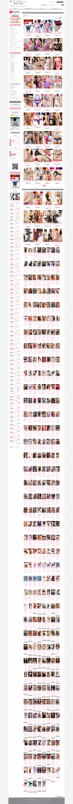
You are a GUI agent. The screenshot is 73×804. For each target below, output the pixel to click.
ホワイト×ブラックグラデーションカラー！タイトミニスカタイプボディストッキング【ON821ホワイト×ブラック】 (35, 435)
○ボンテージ (12, 40)
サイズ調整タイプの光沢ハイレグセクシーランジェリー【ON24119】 (30, 515)
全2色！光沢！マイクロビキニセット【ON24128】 (26, 529)
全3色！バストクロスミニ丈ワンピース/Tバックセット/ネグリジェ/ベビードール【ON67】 (26, 338)
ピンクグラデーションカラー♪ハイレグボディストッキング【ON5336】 (47, 52)
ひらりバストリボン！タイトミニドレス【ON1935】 (44, 666)
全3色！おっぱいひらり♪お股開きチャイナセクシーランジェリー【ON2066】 (15, 332)
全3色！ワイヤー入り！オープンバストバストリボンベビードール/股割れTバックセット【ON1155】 (44, 284)
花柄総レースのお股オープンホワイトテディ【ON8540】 (15, 377)
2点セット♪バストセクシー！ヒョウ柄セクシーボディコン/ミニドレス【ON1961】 (39, 708)
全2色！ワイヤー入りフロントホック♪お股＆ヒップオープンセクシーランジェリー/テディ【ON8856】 (57, 352)
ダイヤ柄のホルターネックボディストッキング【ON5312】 (57, 748)
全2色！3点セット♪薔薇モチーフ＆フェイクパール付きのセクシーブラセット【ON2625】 (26, 763)
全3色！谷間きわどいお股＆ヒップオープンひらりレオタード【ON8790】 (53, 338)
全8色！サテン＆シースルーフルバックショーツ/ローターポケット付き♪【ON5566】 (15, 236)
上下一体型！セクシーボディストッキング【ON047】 (30, 310)
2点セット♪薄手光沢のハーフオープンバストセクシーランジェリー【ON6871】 (15, 409)
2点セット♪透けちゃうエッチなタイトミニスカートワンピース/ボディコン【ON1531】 (44, 776)
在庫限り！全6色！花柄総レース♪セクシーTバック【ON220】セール (57, 145)
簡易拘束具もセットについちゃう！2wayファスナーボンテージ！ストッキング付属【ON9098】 (26, 626)
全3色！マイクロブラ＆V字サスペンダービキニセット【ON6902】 (39, 433)
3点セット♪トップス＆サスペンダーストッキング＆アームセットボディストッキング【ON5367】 (53, 516)
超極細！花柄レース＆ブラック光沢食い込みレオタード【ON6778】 (35, 666)
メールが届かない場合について (15, 98)
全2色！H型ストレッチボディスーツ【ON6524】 (26, 652)
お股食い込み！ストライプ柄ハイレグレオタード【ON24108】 (39, 474)
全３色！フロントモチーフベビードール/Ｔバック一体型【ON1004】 (37, 182)
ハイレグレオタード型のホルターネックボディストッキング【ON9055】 (15, 341)
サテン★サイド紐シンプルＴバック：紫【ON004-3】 (48, 570)
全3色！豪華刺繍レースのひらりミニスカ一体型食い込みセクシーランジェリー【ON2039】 (53, 448)
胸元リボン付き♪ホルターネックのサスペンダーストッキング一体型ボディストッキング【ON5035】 (39, 256)
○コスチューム (12, 50)
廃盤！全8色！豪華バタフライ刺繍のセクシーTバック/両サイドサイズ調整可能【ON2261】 (58, 270)
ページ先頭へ (59, 796)
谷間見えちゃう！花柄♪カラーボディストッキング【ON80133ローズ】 (47, 145)
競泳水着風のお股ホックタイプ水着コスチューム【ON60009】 (39, 529)
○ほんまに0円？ (12, 29)
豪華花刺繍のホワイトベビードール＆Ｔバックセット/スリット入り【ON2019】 (57, 206)
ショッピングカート (60, 2)
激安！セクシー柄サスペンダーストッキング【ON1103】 (39, 789)
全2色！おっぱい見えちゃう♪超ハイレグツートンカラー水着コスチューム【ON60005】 (44, 749)
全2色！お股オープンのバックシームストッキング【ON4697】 (53, 597)
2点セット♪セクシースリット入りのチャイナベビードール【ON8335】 (30, 297)
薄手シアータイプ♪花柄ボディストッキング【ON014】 (26, 392)
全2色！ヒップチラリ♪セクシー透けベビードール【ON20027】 (15, 272)
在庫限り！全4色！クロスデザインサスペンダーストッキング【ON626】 (44, 516)
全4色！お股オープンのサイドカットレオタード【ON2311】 (15, 349)
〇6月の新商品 (12, 68)
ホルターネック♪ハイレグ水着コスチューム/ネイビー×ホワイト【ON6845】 (53, 666)
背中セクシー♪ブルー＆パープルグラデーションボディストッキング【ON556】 (53, 434)
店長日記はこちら (15, 132)
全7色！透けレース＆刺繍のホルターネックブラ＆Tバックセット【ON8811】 (37, 108)
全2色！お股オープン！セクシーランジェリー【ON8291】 (53, 282)
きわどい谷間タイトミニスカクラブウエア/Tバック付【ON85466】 (53, 638)
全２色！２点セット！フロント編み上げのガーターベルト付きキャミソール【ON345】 (28, 225)
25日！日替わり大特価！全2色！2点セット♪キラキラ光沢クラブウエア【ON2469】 (48, 776)
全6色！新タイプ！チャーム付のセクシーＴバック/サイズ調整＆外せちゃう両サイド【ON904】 (39, 557)
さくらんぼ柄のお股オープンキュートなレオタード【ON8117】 (48, 720)
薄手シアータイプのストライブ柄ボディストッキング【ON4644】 (39, 775)
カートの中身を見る (15, 102)
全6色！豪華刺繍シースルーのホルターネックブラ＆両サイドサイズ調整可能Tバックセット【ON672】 (48, 284)
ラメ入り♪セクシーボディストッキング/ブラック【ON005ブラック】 (48, 269)
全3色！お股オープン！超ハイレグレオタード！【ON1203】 (30, 707)
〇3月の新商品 (12, 63)
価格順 (58, 17)
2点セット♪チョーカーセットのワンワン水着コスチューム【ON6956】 (57, 721)
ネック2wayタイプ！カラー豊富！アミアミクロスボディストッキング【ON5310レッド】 (35, 489)
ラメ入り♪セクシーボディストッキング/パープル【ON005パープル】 (53, 269)
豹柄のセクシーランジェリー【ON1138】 (26, 692)
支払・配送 (27, 799)
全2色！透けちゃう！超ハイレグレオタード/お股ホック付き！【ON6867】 (44, 420)
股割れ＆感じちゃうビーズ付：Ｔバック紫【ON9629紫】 (34, 583)
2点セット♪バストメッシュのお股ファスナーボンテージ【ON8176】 (39, 419)
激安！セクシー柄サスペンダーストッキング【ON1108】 (44, 789)
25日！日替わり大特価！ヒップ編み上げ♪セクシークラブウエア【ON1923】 (35, 379)
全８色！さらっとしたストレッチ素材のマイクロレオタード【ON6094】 (28, 182)
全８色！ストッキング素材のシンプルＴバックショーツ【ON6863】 (15, 228)
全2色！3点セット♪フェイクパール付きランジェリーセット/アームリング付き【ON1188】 (57, 53)
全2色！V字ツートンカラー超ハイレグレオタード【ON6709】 (15, 306)
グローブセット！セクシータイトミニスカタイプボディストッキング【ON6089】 (57, 338)
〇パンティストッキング (13, 62)
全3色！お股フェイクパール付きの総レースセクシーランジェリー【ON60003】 (15, 244)
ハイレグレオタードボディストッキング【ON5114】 (39, 378)
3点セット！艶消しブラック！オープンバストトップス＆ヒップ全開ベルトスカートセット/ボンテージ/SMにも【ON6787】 (15, 393)
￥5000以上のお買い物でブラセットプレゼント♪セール (30, 460)
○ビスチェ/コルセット (13, 43)
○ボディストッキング (13, 34)
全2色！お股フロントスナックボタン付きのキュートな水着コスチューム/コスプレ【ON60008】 (37, 34)
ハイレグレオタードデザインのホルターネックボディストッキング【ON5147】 (48, 748)
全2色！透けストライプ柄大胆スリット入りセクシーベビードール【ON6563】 (53, 324)
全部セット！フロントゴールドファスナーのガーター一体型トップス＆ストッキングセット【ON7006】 (47, 206)
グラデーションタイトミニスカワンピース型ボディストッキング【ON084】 (47, 90)
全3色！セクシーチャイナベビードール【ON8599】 (44, 310)
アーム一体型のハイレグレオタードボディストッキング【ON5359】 (44, 474)
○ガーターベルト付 (13, 57)
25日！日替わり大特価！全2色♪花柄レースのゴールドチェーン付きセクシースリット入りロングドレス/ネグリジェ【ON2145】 (30, 477)
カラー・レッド (12, 78)
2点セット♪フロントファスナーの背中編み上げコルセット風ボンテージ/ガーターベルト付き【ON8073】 (39, 407)
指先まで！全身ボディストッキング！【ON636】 (39, 364)
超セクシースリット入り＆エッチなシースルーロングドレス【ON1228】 (26, 269)
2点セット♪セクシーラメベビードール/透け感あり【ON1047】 (28, 108)
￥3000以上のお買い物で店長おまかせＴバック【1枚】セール (15, 210)
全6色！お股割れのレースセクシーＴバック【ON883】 (15, 224)
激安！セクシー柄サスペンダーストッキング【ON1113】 (30, 611)
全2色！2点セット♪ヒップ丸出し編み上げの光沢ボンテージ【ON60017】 (53, 543)
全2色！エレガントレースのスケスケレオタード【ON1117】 (53, 679)
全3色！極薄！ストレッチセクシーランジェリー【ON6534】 (35, 323)
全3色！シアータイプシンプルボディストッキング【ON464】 (37, 90)
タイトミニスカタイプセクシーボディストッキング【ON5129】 (39, 748)
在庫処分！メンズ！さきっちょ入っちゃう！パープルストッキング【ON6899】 (15, 438)
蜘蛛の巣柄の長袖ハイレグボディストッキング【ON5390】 (53, 501)
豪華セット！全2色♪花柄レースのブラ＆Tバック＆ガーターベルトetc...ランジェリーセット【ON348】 (44, 708)
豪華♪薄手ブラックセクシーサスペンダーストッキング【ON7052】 (28, 243)
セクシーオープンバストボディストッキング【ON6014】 (35, 296)
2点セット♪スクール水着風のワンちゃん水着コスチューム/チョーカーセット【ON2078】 (57, 516)
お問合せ (56, 8)
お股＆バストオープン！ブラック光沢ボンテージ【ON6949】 (30, 734)
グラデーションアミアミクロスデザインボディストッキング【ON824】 (57, 90)
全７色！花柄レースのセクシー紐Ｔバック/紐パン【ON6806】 (47, 163)
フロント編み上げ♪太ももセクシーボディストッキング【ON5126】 (39, 447)
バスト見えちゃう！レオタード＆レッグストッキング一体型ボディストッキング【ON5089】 (35, 763)
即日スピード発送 (13, 91)
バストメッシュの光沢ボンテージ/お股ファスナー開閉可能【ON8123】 (26, 256)
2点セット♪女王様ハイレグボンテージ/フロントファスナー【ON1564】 (44, 488)
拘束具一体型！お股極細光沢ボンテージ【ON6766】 (39, 666)
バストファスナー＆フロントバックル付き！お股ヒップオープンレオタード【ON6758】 (57, 653)
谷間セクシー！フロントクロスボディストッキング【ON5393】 (30, 748)
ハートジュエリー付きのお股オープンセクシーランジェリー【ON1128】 (44, 694)
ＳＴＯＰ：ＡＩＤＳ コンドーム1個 (34, 569)
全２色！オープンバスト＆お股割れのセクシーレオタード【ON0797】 (38, 224)
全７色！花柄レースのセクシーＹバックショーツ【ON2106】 (15, 269)
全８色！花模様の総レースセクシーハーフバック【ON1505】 (15, 251)
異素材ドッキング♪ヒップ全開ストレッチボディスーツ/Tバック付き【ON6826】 (58, 392)
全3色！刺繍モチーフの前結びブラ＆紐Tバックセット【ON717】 (15, 315)
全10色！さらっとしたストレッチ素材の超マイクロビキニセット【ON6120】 (57, 163)
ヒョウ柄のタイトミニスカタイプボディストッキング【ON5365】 (53, 474)
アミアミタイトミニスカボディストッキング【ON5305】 (57, 734)
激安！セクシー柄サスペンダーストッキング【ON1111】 (26, 720)
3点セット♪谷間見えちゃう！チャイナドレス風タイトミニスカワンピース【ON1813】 (26, 749)
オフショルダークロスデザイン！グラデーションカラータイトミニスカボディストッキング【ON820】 (28, 90)
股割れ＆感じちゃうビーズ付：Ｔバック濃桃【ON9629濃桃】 (57, 570)
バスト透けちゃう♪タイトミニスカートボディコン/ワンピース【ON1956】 (57, 694)
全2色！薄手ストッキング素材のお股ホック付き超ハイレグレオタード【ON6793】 (44, 393)
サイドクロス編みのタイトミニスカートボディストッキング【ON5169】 (57, 406)
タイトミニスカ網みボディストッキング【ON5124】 (53, 652)
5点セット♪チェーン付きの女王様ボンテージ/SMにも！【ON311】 (39, 501)
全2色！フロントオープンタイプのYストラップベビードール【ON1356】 (35, 269)
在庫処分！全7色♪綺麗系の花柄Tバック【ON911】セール (15, 240)
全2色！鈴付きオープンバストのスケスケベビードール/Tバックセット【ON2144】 (53, 707)
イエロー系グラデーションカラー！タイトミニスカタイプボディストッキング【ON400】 (34, 694)
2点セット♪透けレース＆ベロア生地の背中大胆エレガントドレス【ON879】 (44, 680)
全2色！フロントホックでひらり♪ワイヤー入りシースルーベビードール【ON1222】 (28, 145)
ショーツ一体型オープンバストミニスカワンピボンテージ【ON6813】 (30, 680)
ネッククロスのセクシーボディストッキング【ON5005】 (53, 611)
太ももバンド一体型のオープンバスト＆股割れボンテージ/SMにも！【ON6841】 (15, 400)
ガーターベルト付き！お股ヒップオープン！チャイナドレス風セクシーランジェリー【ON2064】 (48, 735)
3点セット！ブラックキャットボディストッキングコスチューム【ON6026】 (15, 381)
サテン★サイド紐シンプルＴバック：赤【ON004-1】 (39, 570)
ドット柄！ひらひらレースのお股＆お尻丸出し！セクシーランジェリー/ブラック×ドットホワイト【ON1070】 (35, 284)
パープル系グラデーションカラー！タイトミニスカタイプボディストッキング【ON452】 (57, 420)
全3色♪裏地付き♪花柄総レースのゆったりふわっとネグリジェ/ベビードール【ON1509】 (28, 163)
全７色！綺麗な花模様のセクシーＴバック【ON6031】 (30, 556)
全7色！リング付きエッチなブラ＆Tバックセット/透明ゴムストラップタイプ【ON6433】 (57, 108)
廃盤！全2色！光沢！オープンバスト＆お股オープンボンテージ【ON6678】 (26, 365)
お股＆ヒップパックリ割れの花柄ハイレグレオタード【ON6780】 (48, 666)
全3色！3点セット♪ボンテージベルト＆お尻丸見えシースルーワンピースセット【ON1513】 (35, 543)
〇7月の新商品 (12, 69)
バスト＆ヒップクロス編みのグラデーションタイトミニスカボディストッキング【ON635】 (44, 407)
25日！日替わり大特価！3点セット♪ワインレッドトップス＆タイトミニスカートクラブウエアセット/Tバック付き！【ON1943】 (35, 408)
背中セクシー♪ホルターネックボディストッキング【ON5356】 (57, 707)
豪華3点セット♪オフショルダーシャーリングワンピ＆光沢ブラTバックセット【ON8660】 (39, 324)
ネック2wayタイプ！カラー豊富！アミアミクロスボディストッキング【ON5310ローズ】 (28, 53)
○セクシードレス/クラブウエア (14, 41)
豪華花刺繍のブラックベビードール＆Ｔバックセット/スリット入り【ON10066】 (26, 639)
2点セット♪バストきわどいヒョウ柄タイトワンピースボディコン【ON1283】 (44, 721)
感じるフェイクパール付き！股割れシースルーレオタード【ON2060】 (26, 735)
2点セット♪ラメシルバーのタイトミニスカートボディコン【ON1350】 (53, 735)
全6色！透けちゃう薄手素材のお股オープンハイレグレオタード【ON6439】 (15, 290)
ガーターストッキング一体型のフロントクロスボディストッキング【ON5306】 (53, 461)
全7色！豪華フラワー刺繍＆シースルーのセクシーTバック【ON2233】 (37, 243)
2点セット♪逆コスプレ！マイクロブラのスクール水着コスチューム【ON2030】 (26, 680)
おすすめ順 (54, 17)
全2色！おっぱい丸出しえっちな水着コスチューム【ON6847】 (15, 418)
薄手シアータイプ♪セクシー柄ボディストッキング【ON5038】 (39, 269)
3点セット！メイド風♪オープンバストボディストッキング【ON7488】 (44, 611)
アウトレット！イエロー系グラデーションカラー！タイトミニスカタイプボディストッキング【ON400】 (57, 763)
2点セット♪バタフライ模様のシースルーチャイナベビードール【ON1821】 (48, 694)
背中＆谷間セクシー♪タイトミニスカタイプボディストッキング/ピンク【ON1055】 (57, 71)
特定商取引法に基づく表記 (34, 799)
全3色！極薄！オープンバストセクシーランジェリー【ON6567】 (57, 323)
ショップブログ (43, 8)
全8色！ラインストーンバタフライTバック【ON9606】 (37, 126)
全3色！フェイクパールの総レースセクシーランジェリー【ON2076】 (48, 515)
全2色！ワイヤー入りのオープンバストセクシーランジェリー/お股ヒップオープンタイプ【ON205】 (26, 407)
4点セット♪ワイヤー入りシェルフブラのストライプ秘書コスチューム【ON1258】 (15, 429)
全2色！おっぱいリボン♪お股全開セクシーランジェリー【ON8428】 (30, 638)
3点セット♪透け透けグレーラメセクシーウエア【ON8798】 (35, 652)
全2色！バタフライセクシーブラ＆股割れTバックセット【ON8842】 (39, 351)
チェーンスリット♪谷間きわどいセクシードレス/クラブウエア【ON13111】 (48, 625)
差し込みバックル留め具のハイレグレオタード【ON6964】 (47, 34)
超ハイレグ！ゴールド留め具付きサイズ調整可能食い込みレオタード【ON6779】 (30, 667)
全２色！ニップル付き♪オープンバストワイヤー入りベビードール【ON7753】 (47, 224)
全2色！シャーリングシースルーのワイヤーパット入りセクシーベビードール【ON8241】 (35, 639)
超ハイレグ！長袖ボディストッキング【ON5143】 (39, 392)
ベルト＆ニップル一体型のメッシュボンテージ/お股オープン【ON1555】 (48, 543)
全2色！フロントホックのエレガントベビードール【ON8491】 (28, 127)
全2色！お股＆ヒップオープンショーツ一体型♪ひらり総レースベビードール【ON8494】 (44, 653)
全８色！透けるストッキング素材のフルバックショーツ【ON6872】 (30, 570)
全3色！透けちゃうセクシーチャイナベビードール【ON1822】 (48, 433)
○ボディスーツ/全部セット (14, 44)
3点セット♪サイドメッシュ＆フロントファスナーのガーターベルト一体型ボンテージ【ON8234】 (35, 462)
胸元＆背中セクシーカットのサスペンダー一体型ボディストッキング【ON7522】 (57, 612)
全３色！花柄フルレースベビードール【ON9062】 (35, 611)
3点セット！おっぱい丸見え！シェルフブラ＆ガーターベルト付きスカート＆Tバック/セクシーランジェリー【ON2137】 (35, 626)
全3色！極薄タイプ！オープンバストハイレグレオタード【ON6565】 (30, 351)
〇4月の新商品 (12, 65)
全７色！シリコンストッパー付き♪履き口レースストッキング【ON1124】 (57, 598)
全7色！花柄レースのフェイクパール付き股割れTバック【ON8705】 (15, 189)
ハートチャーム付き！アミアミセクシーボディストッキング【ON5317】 (26, 502)
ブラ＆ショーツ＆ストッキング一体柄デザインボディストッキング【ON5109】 (57, 379)
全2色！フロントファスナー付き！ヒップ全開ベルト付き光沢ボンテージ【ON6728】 (35, 393)
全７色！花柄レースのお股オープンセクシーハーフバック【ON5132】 (57, 182)
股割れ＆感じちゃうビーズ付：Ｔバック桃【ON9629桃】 (15, 247)
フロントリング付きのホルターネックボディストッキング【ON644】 (39, 461)
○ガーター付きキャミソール (14, 38)
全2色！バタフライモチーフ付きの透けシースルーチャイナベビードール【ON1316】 (30, 338)
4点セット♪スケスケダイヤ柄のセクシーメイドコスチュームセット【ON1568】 (44, 762)
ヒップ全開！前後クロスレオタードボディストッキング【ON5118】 (53, 379)
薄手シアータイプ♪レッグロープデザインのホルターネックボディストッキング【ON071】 (44, 270)
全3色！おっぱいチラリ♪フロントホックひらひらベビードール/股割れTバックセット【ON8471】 (57, 127)
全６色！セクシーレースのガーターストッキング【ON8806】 (35, 556)
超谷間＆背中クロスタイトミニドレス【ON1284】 (30, 269)
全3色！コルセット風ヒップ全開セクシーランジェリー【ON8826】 (35, 351)
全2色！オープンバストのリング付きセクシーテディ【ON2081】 (39, 762)
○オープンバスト (12, 60)
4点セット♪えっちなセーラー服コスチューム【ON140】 (15, 421)
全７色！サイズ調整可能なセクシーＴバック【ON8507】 (47, 182)
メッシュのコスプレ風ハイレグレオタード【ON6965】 (35, 748)
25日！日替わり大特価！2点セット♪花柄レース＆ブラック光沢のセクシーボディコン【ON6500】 (44, 338)
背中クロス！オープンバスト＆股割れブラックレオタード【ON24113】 (15, 425)
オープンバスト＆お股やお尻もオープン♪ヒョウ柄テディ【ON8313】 (57, 282)
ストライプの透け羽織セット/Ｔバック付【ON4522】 (53, 583)
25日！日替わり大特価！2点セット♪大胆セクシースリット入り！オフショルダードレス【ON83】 (48, 407)
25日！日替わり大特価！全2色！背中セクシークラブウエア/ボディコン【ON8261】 (26, 297)
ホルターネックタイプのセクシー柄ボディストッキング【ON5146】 (30, 529)
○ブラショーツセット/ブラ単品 (14, 47)
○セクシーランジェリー (13, 35)
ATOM (17, 446)
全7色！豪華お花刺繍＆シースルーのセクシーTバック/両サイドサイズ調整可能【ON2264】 (26, 283)
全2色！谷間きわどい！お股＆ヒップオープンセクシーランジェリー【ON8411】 (48, 461)
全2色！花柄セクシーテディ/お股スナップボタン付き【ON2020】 (48, 392)
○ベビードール (12, 37)
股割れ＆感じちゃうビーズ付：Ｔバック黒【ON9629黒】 (15, 361)
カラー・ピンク (12, 75)
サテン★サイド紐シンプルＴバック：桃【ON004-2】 (44, 570)
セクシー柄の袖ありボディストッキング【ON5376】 (26, 515)
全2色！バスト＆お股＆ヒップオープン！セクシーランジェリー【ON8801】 (15, 385)
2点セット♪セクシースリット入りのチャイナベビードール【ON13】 (48, 707)
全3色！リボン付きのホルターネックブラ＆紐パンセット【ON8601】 (57, 310)
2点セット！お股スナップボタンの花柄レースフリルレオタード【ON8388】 (15, 373)
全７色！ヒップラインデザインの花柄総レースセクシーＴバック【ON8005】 (15, 221)
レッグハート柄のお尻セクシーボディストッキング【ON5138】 (35, 529)
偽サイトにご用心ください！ (15, 97)
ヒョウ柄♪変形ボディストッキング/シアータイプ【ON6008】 (30, 652)
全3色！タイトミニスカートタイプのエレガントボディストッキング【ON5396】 (26, 543)
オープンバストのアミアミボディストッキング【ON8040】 (57, 255)
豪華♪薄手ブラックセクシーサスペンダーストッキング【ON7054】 (57, 224)
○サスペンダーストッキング (14, 32)
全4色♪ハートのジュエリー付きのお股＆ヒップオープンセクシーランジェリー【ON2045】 (48, 489)
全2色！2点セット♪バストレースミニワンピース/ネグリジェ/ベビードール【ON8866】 (48, 653)
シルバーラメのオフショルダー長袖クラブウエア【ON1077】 (39, 611)
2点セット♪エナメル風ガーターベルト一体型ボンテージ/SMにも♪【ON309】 (57, 488)
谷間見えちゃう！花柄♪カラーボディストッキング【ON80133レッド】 (39, 625)
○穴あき (11, 59)
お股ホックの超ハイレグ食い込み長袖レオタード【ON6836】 (53, 405)
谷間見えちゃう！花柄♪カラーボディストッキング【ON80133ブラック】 (44, 256)
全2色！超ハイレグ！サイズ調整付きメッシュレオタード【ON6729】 (53, 364)
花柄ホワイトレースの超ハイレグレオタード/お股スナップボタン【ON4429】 (57, 680)
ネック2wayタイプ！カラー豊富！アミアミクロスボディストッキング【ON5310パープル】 (35, 721)
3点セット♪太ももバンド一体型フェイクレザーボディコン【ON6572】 (48, 365)
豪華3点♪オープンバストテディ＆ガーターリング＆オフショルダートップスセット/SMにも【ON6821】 (58, 640)
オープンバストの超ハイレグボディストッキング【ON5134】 (35, 501)
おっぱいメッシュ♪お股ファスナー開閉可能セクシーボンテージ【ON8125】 (44, 625)
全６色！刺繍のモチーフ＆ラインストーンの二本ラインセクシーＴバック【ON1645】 (44, 584)
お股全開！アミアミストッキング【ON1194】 (30, 254)
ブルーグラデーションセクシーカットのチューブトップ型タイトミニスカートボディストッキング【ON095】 (25, 449)
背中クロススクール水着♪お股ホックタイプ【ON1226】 (44, 638)
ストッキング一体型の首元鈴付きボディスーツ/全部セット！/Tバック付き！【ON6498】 (39, 516)
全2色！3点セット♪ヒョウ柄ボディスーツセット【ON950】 (35, 419)
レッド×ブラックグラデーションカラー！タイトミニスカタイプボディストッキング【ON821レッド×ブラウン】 (30, 435)
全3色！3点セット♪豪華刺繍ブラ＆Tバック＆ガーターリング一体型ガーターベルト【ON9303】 (35, 338)
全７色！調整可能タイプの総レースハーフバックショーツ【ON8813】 (15, 232)
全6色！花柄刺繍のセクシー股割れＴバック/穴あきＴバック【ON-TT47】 (15, 214)
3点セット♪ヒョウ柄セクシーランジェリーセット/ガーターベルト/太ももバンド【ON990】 (48, 680)
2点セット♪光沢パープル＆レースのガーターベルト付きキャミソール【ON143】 (53, 721)
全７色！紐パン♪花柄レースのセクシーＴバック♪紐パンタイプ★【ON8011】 (57, 557)
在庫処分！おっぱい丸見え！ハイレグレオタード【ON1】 (15, 442)
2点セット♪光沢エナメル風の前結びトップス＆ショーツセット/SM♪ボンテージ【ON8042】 (57, 461)
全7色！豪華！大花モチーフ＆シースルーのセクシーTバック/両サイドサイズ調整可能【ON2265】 (58, 297)
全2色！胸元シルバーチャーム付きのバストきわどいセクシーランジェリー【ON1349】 (30, 502)
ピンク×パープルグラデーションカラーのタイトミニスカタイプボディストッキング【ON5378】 (38, 53)
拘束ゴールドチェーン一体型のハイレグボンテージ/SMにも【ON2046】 (58, 434)
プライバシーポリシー (42, 799)
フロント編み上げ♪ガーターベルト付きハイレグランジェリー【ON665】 (44, 461)
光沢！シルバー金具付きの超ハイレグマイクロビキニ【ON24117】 (35, 734)
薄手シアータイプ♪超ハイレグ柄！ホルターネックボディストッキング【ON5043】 (53, 625)
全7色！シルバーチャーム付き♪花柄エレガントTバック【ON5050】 (30, 364)
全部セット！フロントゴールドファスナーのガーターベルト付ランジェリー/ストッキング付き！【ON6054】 (48, 613)
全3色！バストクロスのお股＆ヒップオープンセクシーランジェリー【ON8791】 (15, 298)
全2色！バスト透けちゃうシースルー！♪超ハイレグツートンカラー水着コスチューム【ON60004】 (35, 776)
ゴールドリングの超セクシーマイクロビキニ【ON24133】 (53, 748)
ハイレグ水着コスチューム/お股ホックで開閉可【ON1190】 (53, 693)
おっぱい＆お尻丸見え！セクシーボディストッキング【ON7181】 (15, 281)
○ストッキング (12, 31)
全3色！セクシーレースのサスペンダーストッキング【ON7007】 (35, 515)
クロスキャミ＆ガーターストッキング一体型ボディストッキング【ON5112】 (30, 379)
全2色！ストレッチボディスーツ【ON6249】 (53, 295)
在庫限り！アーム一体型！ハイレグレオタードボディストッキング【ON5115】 (26, 379)
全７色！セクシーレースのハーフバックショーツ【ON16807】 (15, 206)
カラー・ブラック (12, 72)
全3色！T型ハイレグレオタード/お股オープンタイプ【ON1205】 (26, 460)
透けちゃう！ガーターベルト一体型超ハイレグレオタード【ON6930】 (35, 475)
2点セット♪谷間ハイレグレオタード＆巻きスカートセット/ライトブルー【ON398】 (35, 365)
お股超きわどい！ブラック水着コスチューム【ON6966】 (44, 529)
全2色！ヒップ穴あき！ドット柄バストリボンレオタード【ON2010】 (48, 378)
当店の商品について (14, 94)
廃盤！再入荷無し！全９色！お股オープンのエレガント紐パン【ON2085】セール (15, 265)
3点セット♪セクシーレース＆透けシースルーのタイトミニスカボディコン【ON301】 (30, 406)
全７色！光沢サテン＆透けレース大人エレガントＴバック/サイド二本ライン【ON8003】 (48, 557)
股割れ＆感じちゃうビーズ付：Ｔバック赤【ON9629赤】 (30, 583)
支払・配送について (29, 8)
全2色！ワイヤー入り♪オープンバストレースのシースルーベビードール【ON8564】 (26, 311)
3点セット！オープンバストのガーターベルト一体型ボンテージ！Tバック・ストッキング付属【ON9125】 (30, 626)
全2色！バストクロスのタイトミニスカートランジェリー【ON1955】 (28, 71)
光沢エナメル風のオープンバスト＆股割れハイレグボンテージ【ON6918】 (44, 447)
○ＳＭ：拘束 (12, 56)
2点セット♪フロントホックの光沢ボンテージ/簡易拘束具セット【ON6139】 (44, 297)
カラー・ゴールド (12, 81)
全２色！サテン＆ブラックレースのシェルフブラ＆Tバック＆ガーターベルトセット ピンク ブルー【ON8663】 (53, 777)
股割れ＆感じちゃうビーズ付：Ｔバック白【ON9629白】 (39, 583)
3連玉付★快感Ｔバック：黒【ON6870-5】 (26, 789)
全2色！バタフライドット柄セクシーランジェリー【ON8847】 (48, 351)
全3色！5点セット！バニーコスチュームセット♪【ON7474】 (38, 145)
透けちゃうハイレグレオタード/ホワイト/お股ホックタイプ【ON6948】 (30, 721)
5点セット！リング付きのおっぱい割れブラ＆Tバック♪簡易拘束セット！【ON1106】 (35, 256)
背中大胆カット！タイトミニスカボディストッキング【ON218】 (44, 364)
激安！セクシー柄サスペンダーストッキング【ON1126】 (48, 597)
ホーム (16, 8)
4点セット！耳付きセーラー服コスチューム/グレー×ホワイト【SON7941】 (15, 369)
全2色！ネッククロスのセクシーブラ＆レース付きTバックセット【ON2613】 (15, 319)
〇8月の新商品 (12, 71)
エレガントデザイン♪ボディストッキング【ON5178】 (26, 488)
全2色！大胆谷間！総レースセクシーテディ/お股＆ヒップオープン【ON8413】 (39, 283)
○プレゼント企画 (12, 28)
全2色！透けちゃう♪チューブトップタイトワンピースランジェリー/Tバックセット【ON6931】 (58, 475)
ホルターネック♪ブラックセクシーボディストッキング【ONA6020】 (53, 310)
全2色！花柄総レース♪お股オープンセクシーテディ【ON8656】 (15, 302)
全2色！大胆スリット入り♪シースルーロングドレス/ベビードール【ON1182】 (57, 625)
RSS (14, 446)
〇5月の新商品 (12, 66)
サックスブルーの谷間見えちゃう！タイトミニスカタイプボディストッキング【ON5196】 (30, 763)
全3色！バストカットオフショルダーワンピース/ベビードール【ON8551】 (39, 297)
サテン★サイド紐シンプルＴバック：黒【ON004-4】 (53, 570)
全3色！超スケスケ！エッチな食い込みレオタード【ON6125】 (39, 337)
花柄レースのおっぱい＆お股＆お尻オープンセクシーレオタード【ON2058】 (35, 707)
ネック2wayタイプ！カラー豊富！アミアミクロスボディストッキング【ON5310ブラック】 (39, 721)
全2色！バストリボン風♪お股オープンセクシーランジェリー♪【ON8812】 (53, 351)
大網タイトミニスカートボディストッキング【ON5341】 (39, 488)
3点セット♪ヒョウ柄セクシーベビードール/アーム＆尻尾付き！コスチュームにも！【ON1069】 (35, 681)
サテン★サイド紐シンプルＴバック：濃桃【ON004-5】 (58, 775)
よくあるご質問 (13, 93)
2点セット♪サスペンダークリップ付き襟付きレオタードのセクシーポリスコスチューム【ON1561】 (53, 763)
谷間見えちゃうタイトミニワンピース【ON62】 (30, 693)
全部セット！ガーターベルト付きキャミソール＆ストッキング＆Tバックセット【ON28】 (39, 694)
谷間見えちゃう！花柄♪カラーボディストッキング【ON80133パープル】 (53, 256)
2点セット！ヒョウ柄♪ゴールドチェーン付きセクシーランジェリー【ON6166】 (48, 297)
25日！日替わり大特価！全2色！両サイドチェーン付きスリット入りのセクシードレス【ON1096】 (53, 531)
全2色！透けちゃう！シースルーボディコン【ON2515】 (39, 734)
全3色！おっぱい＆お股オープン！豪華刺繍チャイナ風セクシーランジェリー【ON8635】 (30, 324)
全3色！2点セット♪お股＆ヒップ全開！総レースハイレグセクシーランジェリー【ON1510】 (57, 530)
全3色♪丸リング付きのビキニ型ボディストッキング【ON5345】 (53, 488)
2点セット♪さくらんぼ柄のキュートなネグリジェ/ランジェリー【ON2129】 (47, 71)
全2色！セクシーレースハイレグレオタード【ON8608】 (44, 351)
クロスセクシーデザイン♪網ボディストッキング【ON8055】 (35, 789)
